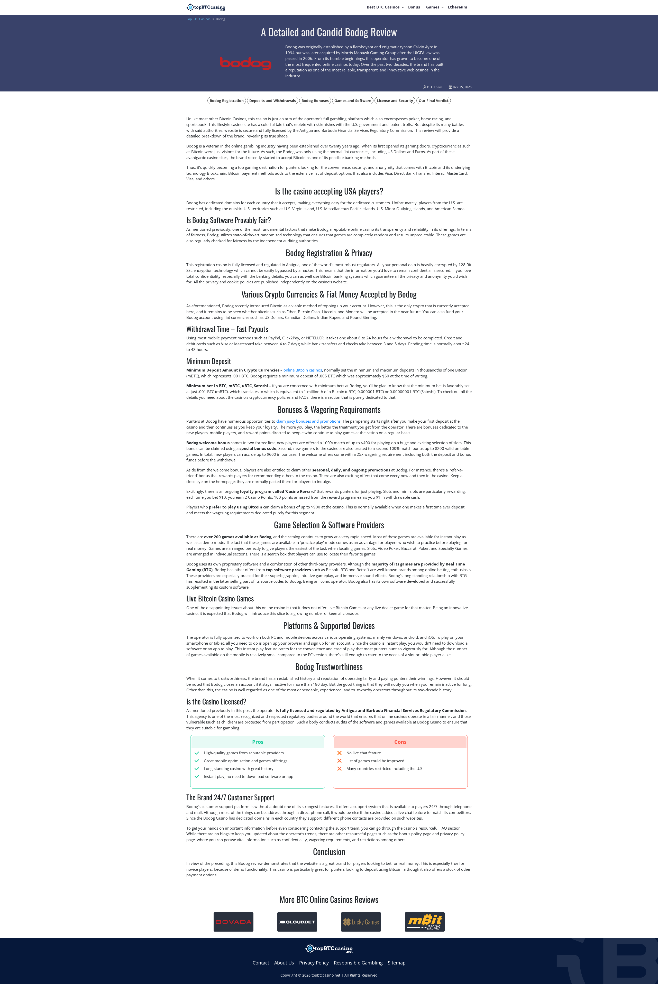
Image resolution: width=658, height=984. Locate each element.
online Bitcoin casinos (303, 370)
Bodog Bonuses (315, 100)
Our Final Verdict (434, 100)
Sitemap (397, 963)
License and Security (395, 100)
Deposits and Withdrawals (272, 100)
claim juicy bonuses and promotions (308, 421)
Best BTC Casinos (383, 7)
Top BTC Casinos (198, 19)
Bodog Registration (227, 100)
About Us (284, 963)
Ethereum (457, 7)
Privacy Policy (314, 963)
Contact (261, 963)
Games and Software (352, 100)
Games (432, 7)
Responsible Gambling (358, 963)
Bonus (414, 7)
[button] (402, 7)
